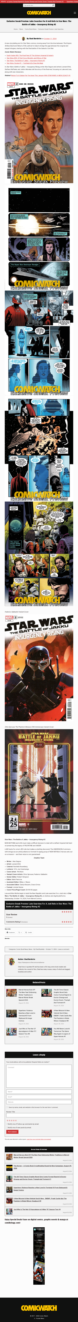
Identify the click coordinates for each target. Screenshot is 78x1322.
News (30, 949)
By (39, 949)
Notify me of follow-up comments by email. (23, 1124)
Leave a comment (63, 949)
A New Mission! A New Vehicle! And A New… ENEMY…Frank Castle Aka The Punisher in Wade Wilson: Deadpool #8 (63, 1016)
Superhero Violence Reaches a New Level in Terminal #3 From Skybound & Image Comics (27, 1016)
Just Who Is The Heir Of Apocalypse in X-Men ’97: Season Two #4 (28, 1031)
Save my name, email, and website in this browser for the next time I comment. (33, 1107)
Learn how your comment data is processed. (39, 1139)
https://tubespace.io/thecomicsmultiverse (31, 962)
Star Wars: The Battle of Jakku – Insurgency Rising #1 (26, 61)
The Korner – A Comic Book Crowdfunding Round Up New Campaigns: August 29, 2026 (43, 1167)
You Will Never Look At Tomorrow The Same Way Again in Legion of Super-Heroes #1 (62, 1032)
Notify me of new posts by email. (19, 1128)
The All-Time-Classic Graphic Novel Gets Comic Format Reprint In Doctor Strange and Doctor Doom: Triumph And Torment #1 (62, 996)
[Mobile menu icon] (75, 13)
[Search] (53, 5)
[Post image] (11, 993)
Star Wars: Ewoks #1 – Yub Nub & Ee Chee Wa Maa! (25, 63)
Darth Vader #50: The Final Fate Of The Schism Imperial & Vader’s (30, 55)
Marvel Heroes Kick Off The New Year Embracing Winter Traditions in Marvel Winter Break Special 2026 (27, 995)
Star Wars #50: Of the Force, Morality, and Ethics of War (26, 58)
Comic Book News (22, 949)
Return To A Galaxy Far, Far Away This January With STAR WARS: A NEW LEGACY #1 (41, 75)
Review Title (10, 1112)
